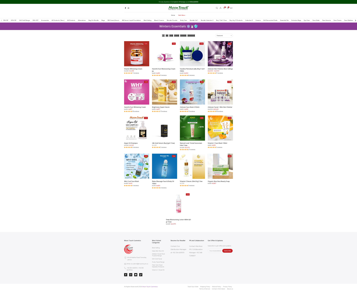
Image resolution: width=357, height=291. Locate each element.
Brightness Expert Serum (161, 107)
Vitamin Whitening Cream (133, 69)
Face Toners (337, 20)
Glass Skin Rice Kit (158, 251)
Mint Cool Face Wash (131, 181)
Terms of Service (204, 289)
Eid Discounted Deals (270, 20)
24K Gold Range (24, 20)
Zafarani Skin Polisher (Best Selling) (220, 69)
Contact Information (218, 289)
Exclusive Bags (296, 20)
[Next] (355, 20)
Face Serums (326, 20)
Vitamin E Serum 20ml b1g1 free (191, 181)
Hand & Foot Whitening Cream (135, 107)
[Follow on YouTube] (135, 274)
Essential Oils (284, 20)
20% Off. (13, 20)
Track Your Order (193, 286)
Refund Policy (216, 286)
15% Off (5, 20)
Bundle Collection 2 (207, 20)
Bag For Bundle (93, 20)
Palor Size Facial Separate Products (158, 266)
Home (173, 15)
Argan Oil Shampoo (131, 143)
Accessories (45, 20)
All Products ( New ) (58, 20)
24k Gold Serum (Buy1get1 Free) (163, 143)
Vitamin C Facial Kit (158, 270)
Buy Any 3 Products (236, 20)
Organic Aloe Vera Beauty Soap (219, 181)
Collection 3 (249, 20)
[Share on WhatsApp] (128, 8)
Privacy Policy (227, 286)
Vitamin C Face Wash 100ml (217, 143)
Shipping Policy (205, 286)
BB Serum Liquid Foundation (131, 20)
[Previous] (1, 20)
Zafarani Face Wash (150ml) (189, 107)
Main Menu (181, 15)
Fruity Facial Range (158, 262)
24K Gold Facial (157, 259)
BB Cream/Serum (113, 20)
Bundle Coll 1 (194, 20)
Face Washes (348, 20)
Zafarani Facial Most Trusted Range (158, 255)
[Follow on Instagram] (130, 274)
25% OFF (35, 20)
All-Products (71, 20)
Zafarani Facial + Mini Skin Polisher (220, 107)
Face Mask (315, 20)
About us (230, 289)
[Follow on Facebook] (125, 274)
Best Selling (147, 20)
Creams (258, 20)
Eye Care (307, 20)
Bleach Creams (159, 20)
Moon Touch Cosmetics (150, 286)
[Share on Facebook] (125, 8)
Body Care (183, 20)
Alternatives (82, 20)
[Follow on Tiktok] (140, 274)
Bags (103, 20)
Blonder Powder (172, 20)
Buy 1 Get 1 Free (221, 20)
